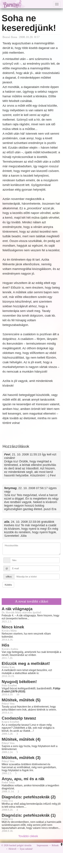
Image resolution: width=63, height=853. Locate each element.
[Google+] (41, 849)
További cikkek (28, 836)
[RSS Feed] (52, 849)
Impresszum (42, 845)
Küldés (8, 584)
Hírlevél (12, 849)
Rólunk (55, 845)
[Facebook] (36, 849)
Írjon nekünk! (26, 849)
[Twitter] (47, 849)
